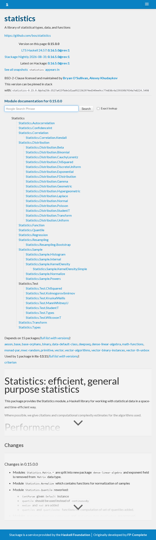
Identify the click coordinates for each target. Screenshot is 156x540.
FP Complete (137, 535)
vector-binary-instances (108, 350)
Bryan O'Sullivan (75, 78)
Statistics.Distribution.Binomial (47, 152)
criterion (10, 362)
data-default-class (65, 344)
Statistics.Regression (33, 235)
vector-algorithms (77, 350)
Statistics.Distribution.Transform (49, 215)
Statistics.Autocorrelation (37, 123)
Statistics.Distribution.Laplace (47, 196)
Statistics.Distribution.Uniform (47, 220)
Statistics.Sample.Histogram (45, 254)
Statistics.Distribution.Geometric (49, 186)
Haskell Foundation (75, 535)
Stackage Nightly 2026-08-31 (26, 57)
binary (46, 344)
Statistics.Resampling (34, 240)
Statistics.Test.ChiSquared (44, 288)
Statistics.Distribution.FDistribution (51, 176)
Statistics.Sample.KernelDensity (48, 264)
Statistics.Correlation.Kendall (46, 137)
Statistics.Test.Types (40, 312)
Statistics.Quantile (31, 230)
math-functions (132, 344)
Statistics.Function (31, 225)
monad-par (12, 350)
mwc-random (30, 350)
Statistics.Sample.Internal (43, 259)
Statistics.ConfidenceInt (35, 128)
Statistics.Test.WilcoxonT (43, 317)
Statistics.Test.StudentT (42, 308)
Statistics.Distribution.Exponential (50, 171)
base (17, 344)
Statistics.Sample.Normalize (45, 274)
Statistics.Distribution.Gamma (47, 181)
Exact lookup (109, 108)
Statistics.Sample (30, 249)
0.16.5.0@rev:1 (59, 50)
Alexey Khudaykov (103, 78)
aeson (8, 344)
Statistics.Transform (33, 322)
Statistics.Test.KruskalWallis (45, 298)
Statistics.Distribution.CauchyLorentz (52, 157)
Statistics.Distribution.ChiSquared (49, 162)
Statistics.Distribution (34, 142)
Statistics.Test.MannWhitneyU (47, 303)
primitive (47, 350)
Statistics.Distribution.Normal (47, 201)
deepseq (85, 344)
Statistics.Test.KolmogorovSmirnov (50, 293)
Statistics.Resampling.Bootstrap (48, 244)
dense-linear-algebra (106, 344)
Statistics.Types (30, 327)
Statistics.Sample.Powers (43, 278)
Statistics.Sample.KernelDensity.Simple (60, 269)
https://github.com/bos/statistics (27, 35)
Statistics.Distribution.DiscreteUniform (53, 167)
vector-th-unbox (137, 350)
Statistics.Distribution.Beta (45, 147)
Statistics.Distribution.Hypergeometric (53, 191)
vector (59, 350)
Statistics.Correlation (33, 133)
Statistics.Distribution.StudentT (48, 210)
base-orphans (31, 344)
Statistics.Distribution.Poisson (47, 205)
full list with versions (54, 338)
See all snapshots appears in (32, 69)
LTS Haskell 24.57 (34, 50)
